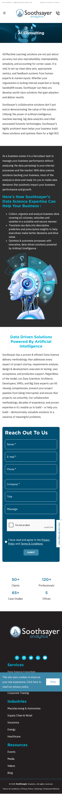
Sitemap (38, 789)
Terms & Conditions (32, 543)
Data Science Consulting (21, 671)
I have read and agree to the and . (29, 541)
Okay (53, 681)
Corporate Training (18, 693)
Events (11, 751)
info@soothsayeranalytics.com (22, 2)
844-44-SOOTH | (7, 2)
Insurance (13, 722)
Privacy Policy (27, 789)
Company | (43, 2)
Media (10, 758)
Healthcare (14, 736)
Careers (57, 2)
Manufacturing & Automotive (24, 708)
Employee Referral (51, 789)
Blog (10, 772)
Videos (11, 765)
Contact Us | (51, 2)
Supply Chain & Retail (19, 715)
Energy (11, 729)
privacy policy (20, 686)
